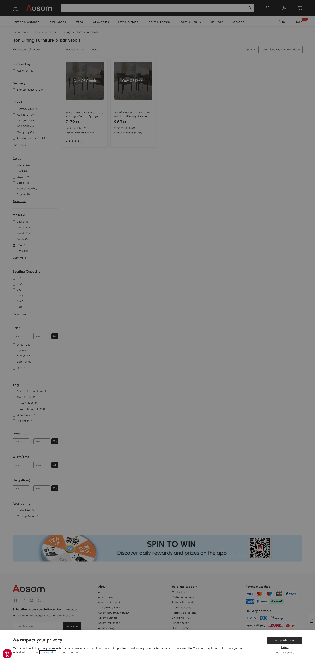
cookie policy (48, 652)
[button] (7, 653)
